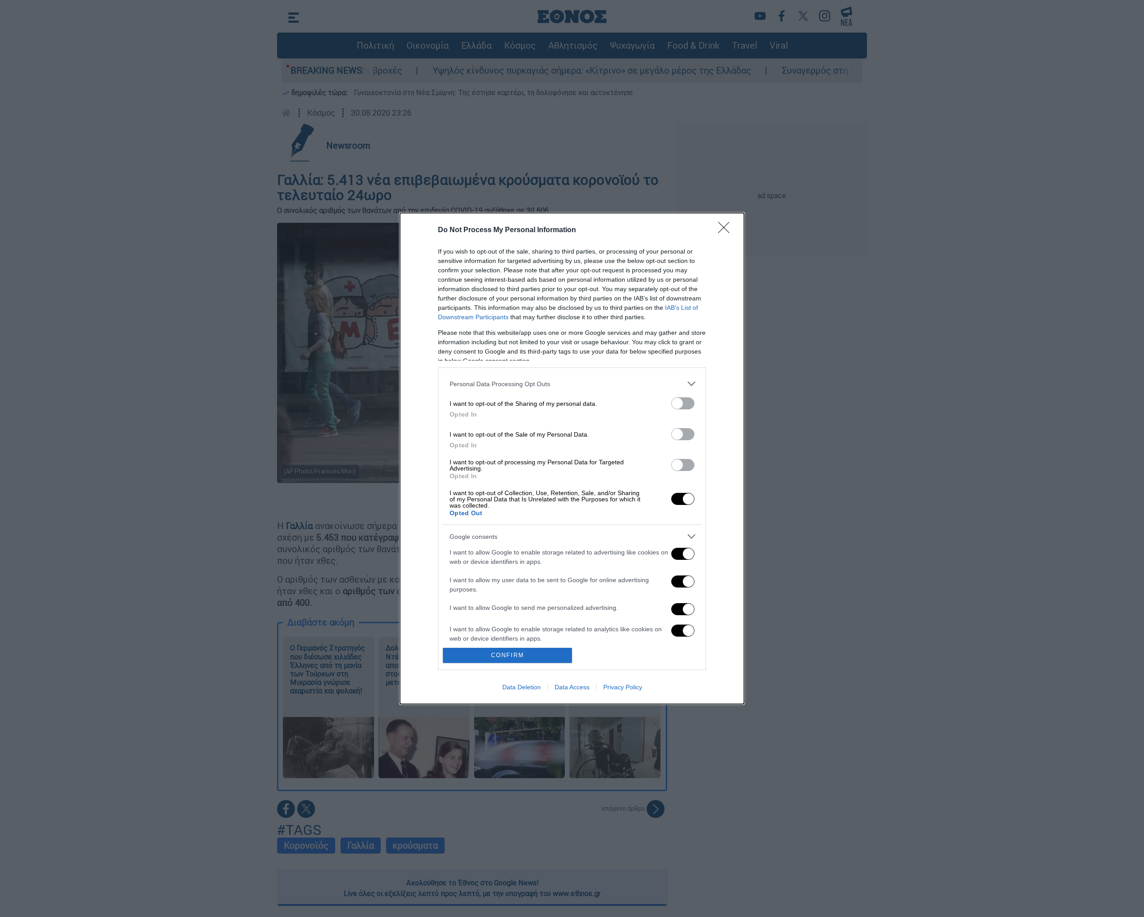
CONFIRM (507, 655)
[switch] (682, 403)
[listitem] (572, 383)
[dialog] (572, 458)
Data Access (572, 687)
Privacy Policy (622, 687)
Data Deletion (521, 687)
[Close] (726, 230)
